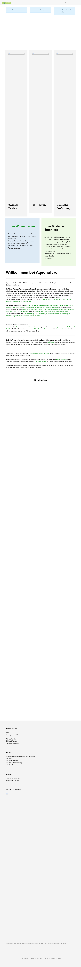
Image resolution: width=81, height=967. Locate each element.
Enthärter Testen (58, 305)
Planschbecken (66, 299)
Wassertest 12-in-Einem (32, 316)
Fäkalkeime (50, 309)
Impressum (9, 737)
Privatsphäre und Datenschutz (15, 735)
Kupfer (22, 311)
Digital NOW (57, 958)
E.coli (14, 311)
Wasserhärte (26, 309)
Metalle (52, 311)
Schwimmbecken (55, 299)
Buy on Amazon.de (29, 536)
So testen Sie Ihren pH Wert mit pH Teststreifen (20, 756)
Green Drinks (49, 256)
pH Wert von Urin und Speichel (25, 327)
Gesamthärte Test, (47, 305)
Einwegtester (60, 329)
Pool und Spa (27, 301)
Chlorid (37, 311)
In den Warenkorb (8, 534)
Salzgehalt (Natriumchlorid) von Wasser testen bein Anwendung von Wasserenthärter (32, 307)
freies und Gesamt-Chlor (38, 309)
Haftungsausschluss (12, 743)
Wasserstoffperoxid (62, 311)
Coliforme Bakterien (60, 309)
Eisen (26, 311)
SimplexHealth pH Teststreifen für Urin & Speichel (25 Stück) (7, 695)
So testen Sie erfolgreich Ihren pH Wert (58, 242)
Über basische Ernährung (14, 763)
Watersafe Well (20, 316)
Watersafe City (10, 316)
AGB (7, 733)
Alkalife (64, 359)
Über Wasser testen (21, 226)
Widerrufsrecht (11, 739)
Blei (18, 311)
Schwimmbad (45, 299)
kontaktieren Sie (41, 361)
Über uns (9, 758)
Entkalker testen (69, 305)
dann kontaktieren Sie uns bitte (39, 353)
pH (34, 314)
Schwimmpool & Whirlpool (14, 301)
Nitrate (34, 305)
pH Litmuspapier (64, 314)
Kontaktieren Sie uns (12, 780)
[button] (58, 2)
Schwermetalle (45, 311)
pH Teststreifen (40, 314)
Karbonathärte (28, 314)
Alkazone (59, 359)
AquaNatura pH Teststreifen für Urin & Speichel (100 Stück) (68, 530)
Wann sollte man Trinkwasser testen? (21, 234)
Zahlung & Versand (11, 741)
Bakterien (28, 305)
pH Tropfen (48, 258)
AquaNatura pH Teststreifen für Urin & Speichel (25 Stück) (28, 530)
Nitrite (39, 305)
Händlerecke (10, 765)
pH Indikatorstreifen (52, 314)
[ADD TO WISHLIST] (17, 528)
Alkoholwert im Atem (40, 329)
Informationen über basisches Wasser (57, 253)
